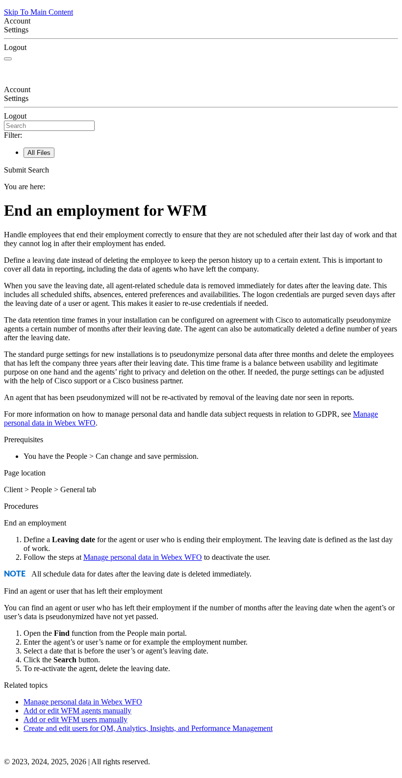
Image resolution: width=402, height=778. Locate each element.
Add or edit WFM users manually (75, 719)
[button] (201, 170)
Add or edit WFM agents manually (77, 710)
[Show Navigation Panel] (8, 58)
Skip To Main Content (38, 12)
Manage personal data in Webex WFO (142, 557)
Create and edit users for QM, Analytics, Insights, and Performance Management (148, 728)
